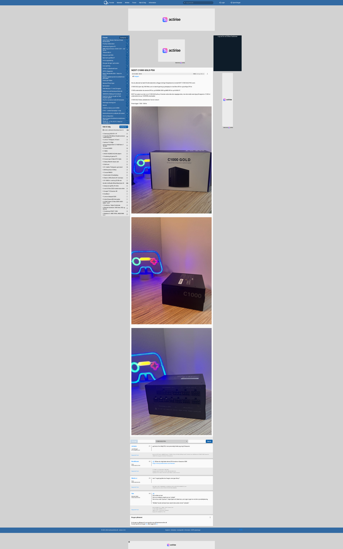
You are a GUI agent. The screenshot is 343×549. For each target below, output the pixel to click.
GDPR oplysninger (195, 530)
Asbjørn (136, 76)
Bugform (167, 530)
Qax (132, 493)
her (147, 524)
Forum (134, 2)
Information (152, 2)
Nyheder (119, 2)
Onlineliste (173, 530)
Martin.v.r (134, 478)
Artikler (127, 2)
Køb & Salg (142, 2)
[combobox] (171, 441)
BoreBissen (135, 461)
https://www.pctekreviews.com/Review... (164, 463)
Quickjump (123, 37)
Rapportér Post (135, 455)
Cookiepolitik (180, 530)
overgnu (134, 446)
